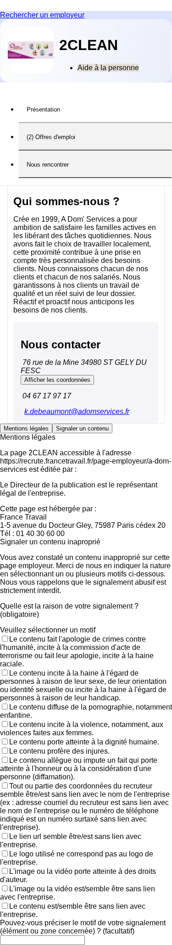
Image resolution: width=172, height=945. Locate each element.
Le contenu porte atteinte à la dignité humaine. (84, 742)
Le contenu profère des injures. (59, 751)
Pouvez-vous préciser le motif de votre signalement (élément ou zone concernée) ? (83, 927)
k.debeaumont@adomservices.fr (76, 411)
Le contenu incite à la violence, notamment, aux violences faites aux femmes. (81, 729)
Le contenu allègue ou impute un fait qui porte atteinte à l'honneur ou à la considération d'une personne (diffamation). (78, 768)
